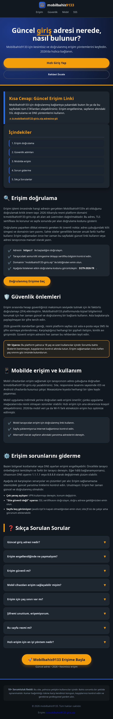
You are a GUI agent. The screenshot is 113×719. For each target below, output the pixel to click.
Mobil (65, 12)
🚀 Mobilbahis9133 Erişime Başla (56, 659)
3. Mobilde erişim (21, 161)
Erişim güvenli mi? (19, 570)
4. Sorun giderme (21, 170)
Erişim (39, 12)
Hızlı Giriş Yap (56, 63)
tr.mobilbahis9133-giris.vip (60, 712)
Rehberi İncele (56, 74)
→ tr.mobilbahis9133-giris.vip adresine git (33, 118)
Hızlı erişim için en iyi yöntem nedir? (30, 642)
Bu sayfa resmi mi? (19, 627)
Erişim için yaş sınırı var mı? (25, 599)
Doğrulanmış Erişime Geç (27, 281)
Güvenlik (53, 12)
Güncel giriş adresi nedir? (23, 542)
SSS (75, 12)
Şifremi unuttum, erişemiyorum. (28, 613)
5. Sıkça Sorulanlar (22, 179)
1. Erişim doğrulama (23, 143)
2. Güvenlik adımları (23, 152)
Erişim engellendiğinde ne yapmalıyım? (32, 556)
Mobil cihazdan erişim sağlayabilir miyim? (34, 585)
